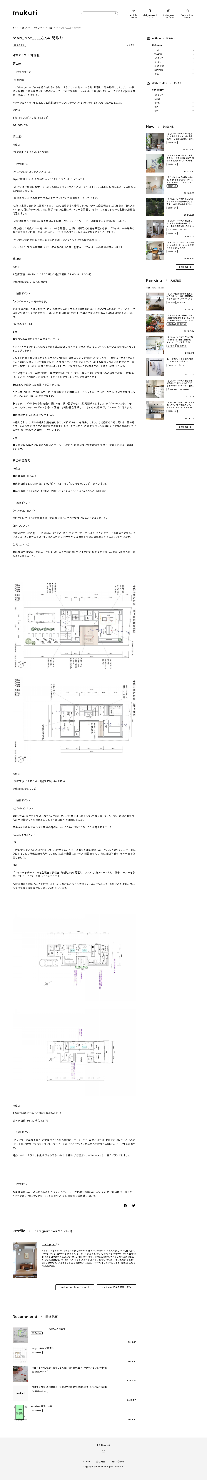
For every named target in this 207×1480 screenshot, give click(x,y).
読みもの (26, 28)
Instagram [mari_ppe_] (75, 1287)
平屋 (50, 28)
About (86, 1461)
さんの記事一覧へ (116, 1287)
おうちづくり (39, 28)
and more (185, 266)
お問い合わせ (117, 1461)
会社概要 (100, 1461)
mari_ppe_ (48, 1244)
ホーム (15, 28)
